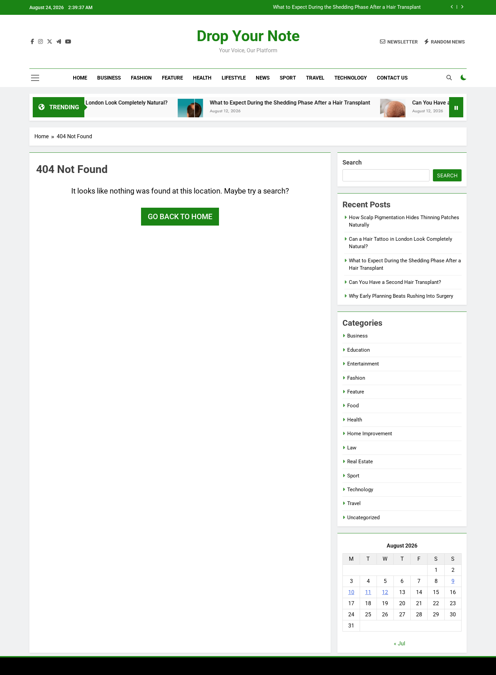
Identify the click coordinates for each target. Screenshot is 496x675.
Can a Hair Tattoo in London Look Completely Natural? (89, 102)
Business (109, 78)
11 (368, 592)
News (263, 78)
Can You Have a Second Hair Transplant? (395, 282)
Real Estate (360, 462)
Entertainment (363, 364)
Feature (172, 78)
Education (358, 350)
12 (385, 592)
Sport (288, 78)
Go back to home (180, 216)
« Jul (399, 643)
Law (351, 448)
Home (80, 78)
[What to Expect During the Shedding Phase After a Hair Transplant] (177, 111)
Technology (350, 78)
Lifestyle (234, 78)
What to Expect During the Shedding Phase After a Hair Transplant (347, 7)
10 (351, 592)
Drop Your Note (248, 36)
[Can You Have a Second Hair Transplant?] (380, 111)
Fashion (141, 78)
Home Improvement (369, 434)
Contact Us (392, 78)
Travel (315, 78)
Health (202, 78)
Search (352, 162)
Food (353, 406)
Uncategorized (363, 518)
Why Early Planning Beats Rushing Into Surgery (401, 296)
